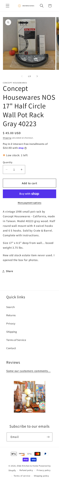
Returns (11, 315)
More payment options (29, 202)
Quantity (8, 162)
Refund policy (26, 470)
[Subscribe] (48, 437)
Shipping (7, 138)
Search (10, 307)
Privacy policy (44, 470)
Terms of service (22, 475)
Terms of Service (16, 340)
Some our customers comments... (28, 371)
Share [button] (9, 271)
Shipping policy (41, 475)
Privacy (10, 323)
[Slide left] (21, 76)
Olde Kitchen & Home (27, 465)
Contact (11, 348)
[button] (7, 6)
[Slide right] (37, 76)
